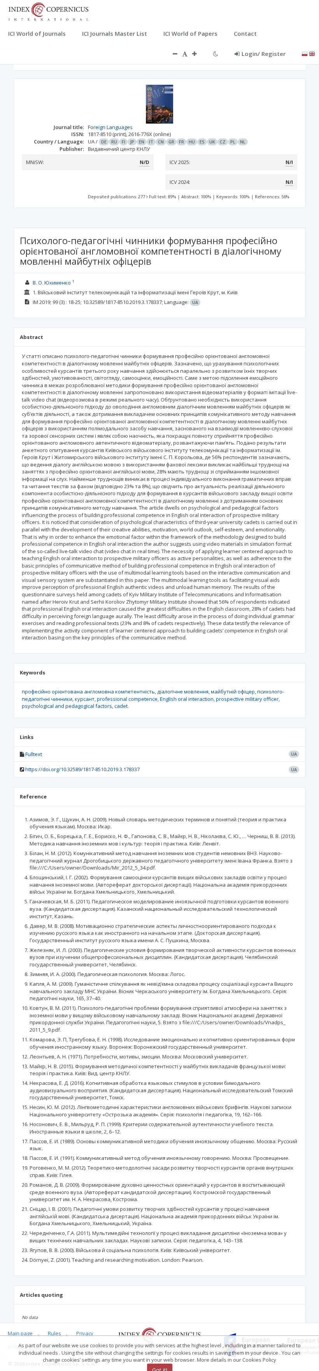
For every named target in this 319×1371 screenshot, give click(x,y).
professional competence (127, 698)
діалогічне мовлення (183, 691)
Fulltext (33, 754)
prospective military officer (247, 698)
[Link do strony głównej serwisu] (48, 10)
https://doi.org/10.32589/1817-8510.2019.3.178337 (82, 769)
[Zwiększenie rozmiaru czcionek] (198, 54)
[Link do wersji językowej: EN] (312, 53)
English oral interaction (187, 698)
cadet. (121, 705)
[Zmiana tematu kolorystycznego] (215, 54)
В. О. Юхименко (52, 282)
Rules (54, 1333)
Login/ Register (264, 54)
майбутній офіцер (233, 691)
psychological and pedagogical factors (67, 705)
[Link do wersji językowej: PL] (304, 53)
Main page (20, 1333)
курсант (85, 698)
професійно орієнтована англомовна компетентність (88, 691)
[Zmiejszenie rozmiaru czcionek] (171, 54)
